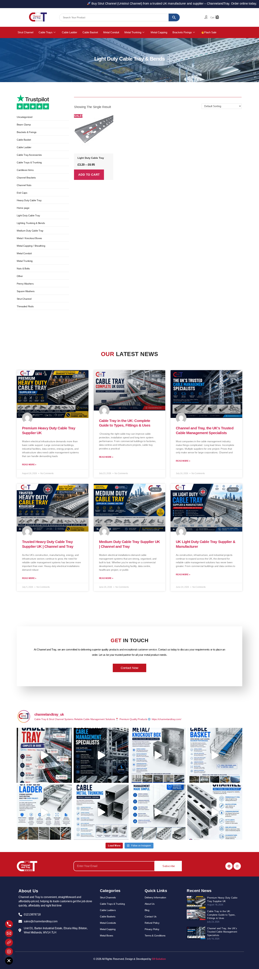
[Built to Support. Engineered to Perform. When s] (44, 812)
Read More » (29, 464)
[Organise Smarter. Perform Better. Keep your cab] (214, 755)
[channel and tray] (38, 17)
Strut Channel (25, 32)
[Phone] (9, 924)
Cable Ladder (69, 32)
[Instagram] (237, 866)
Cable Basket (90, 32)
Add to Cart (89, 174)
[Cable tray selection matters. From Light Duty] (44, 755)
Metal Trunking (132, 32)
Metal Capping (159, 32)
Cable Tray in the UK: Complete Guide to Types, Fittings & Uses (221, 914)
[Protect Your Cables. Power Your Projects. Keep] (101, 812)
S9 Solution (159, 958)
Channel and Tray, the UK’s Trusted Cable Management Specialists (222, 932)
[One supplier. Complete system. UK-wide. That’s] (101, 755)
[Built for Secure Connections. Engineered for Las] (158, 755)
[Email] (9, 933)
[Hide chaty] (9, 961)
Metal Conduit (111, 32)
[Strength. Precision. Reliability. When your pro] (214, 812)
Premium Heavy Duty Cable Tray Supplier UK (222, 899)
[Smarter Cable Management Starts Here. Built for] (158, 812)
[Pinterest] (229, 866)
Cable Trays (46, 32)
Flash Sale (210, 32)
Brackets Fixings (182, 32)
